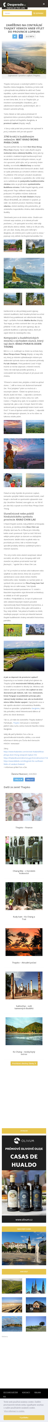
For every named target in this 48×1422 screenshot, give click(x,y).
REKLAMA (37, 1392)
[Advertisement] (24, 1097)
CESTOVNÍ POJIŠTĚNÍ (10, 1392)
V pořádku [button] (24, 1418)
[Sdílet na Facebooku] (21, 36)
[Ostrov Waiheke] (36, 1324)
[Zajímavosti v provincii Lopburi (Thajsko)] (13, 246)
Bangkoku (36, 708)
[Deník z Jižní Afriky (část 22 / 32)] (12, 1324)
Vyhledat (39, 13)
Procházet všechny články (23, 1063)
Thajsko (16, 723)
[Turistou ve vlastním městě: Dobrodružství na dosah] (24, 1248)
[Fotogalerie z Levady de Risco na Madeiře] (12, 1286)
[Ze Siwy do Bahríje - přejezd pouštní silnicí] (12, 1305)
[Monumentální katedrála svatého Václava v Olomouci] (36, 1286)
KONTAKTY (26, 1392)
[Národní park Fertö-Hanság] (36, 1305)
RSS (4, 1397)
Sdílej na (18, 779)
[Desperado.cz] (15, 4)
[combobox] (17, 13)
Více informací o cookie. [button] (14, 1411)
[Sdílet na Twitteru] (14, 36)
